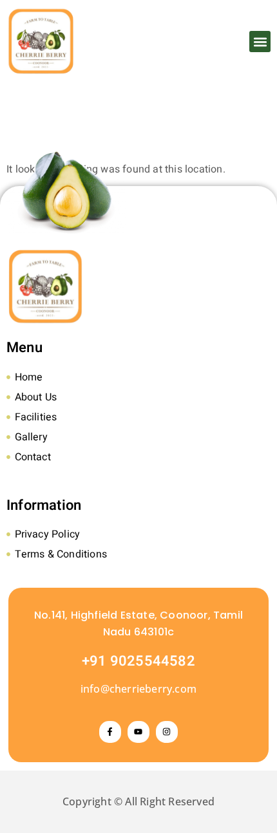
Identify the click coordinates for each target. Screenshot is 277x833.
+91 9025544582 (138, 661)
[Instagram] (167, 732)
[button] (260, 41)
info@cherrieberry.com (138, 689)
